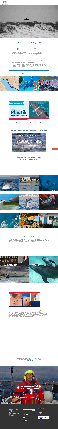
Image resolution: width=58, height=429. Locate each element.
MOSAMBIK (48, 229)
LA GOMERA (29, 210)
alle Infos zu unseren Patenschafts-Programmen (29, 251)
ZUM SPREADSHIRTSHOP (29, 360)
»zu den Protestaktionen (46, 88)
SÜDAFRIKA (48, 210)
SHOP (24, 413)
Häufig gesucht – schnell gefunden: (29, 73)
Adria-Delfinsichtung (9, 92)
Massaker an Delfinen (48, 92)
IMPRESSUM (25, 421)
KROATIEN (9, 191)
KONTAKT (25, 417)
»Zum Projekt (5, 88)
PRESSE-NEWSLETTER (27, 416)
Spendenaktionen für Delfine (29, 92)
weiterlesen (29, 145)
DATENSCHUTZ (26, 420)
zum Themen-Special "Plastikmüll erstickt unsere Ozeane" (29, 122)
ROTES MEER (9, 210)
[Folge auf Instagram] (43, 408)
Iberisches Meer (9, 229)
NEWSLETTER (25, 414)
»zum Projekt (25, 88)
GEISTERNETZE (48, 191)
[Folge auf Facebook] (38, 408)
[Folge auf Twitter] (40, 408)
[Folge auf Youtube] (42, 408)
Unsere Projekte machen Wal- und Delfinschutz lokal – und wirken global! (29, 130)
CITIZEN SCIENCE (29, 229)
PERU (29, 191)
